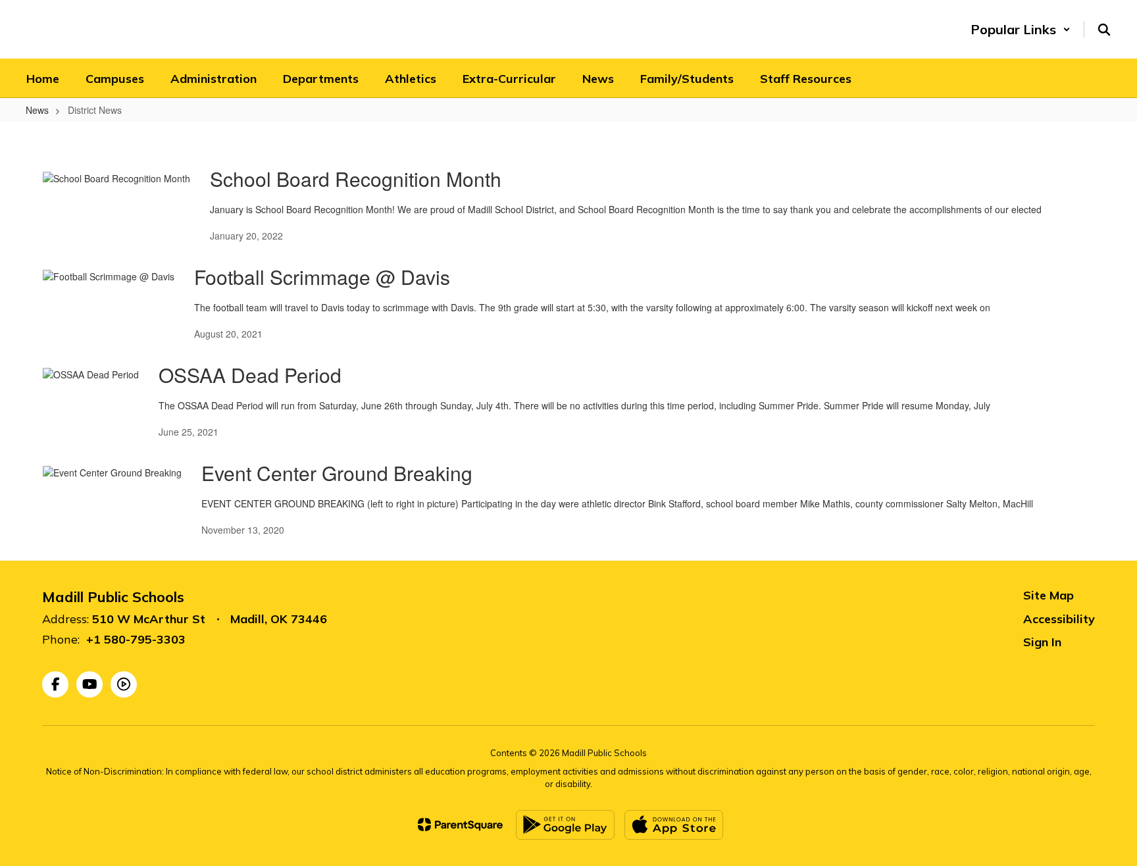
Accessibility (1059, 618)
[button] (1021, 29)
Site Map (1048, 595)
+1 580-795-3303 (136, 639)
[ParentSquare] (460, 824)
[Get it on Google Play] (565, 825)
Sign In (1042, 642)
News (37, 109)
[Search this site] (1104, 29)
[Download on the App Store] (673, 825)
